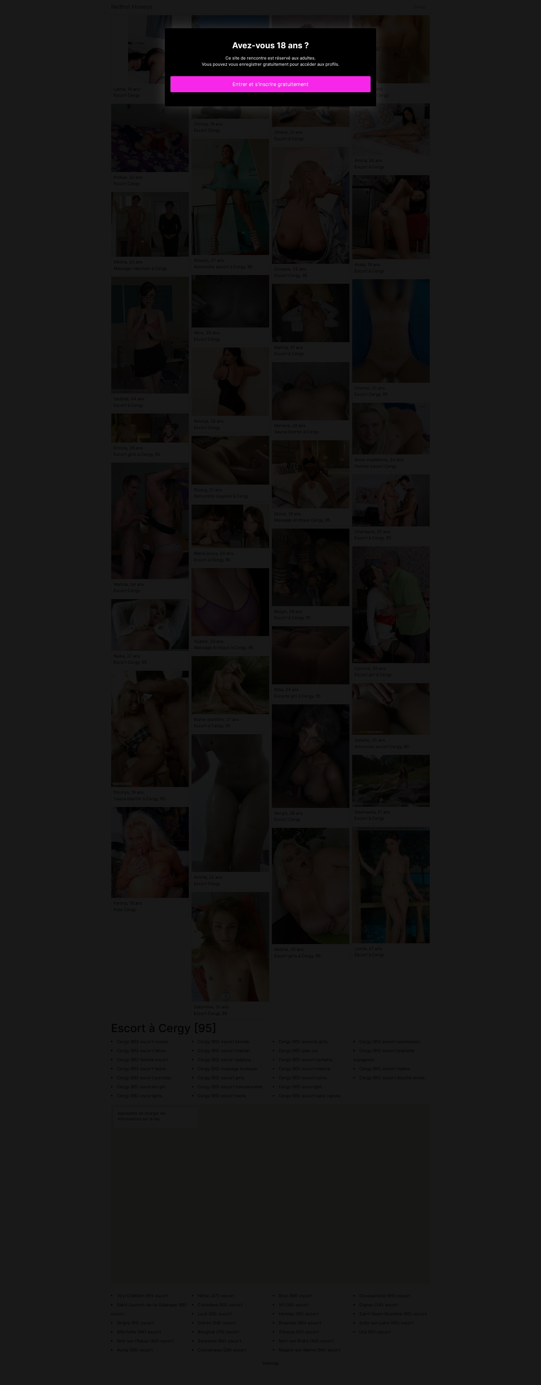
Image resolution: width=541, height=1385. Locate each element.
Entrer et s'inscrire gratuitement (270, 84)
